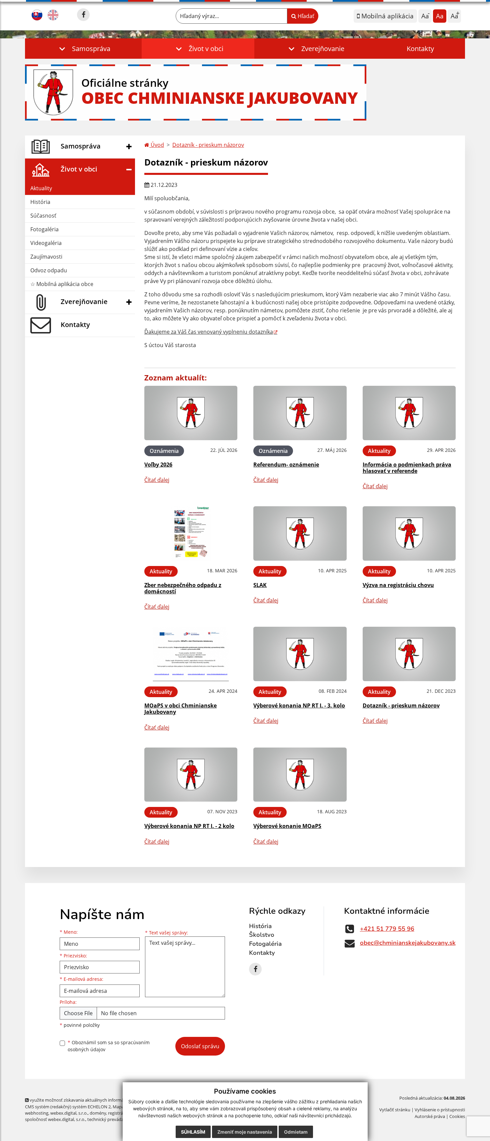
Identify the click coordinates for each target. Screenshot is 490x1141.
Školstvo (261, 935)
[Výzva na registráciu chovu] (409, 533)
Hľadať (305, 16)
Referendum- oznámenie (286, 464)
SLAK (260, 585)
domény (98, 1113)
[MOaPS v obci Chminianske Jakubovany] (190, 654)
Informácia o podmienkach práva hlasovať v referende (407, 468)
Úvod (156, 145)
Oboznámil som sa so (109, 1046)
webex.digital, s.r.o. (69, 1113)
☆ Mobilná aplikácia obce (61, 284)
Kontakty (420, 48)
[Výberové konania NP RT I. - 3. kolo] (299, 654)
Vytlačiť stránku (394, 1110)
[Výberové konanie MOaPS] (299, 775)
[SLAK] (299, 533)
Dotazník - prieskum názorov (208, 145)
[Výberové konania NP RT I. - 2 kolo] (190, 775)
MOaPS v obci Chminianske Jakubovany (180, 709)
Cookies (457, 1116)
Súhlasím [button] (193, 1132)
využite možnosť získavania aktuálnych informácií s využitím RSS (93, 1100)
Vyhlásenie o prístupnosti (440, 1110)
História (40, 202)
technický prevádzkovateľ (112, 1119)
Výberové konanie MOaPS (287, 826)
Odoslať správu (200, 1046)
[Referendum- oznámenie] (299, 413)
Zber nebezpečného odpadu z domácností (182, 588)
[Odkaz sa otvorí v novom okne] (83, 14)
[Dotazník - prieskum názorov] (409, 654)
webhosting (36, 1113)
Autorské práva (430, 1116)
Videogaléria (46, 243)
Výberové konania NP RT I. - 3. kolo (299, 705)
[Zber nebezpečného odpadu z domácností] (190, 533)
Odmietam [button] (296, 1132)
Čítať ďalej (156, 480)
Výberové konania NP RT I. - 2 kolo (189, 826)
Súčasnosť (43, 215)
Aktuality (41, 188)
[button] (83, 48)
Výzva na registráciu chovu (398, 585)
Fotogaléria (44, 229)
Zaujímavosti (46, 256)
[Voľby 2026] (190, 413)
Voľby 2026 (158, 464)
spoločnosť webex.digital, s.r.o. (55, 1119)
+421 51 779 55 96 (387, 929)
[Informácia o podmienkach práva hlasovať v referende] (409, 413)
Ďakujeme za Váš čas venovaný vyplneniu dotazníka (208, 331)
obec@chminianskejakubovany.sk (408, 943)
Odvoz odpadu (48, 270)
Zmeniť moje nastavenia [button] (244, 1132)
